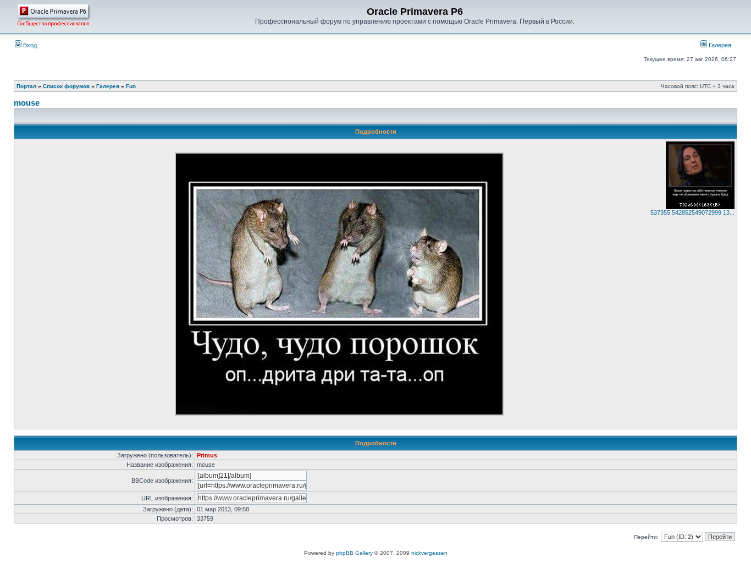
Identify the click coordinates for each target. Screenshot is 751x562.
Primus (207, 455)
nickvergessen (429, 553)
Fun (131, 86)
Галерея (719, 45)
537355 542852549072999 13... (692, 212)
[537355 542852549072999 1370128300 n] (700, 207)
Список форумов (66, 86)
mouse (27, 102)
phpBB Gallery (354, 553)
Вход (29, 45)
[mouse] (339, 414)
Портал (26, 86)
